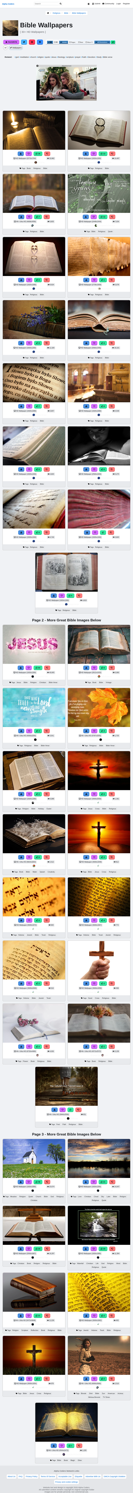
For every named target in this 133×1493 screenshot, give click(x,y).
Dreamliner (106, 162)
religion (40, 57)
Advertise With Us (93, 1476)
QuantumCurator (74, 1454)
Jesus (53, 57)
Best (81, 42)
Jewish (29, 935)
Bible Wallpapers (79, 13)
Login (118, 4)
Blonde (83, 1393)
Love (80, 1196)
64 (39, 668)
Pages (73, 42)
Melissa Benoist (94, 1397)
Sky (102, 1196)
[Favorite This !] (94, 280)
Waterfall (80, 1263)
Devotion (91, 57)
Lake (108, 1196)
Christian (42, 682)
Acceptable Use (64, 1476)
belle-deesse (41, 803)
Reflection (34, 1330)
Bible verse (107, 57)
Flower (25, 1061)
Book (29, 168)
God (52, 1196)
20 (39, 1249)
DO (41, 1055)
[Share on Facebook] (40, 42)
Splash (42, 872)
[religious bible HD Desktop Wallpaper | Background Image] (99, 275)
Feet (58, 1124)
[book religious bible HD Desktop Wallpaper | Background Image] (99, 1042)
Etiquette (78, 1476)
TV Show (106, 1397)
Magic (73, 1460)
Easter (49, 809)
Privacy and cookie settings (66, 1482)
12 (104, 154)
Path (64, 1124)
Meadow (13, 1196)
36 (39, 154)
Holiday (41, 809)
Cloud (96, 1196)
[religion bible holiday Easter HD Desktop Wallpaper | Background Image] (34, 789)
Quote (110, 231)
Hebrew (21, 935)
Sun (103, 1393)
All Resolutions (102, 42)
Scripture (24, 1330)
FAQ (20, 1476)
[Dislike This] (112, 280)
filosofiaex (106, 288)
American (111, 1393)
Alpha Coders (8, 4)
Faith (84, 57)
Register (126, 4)
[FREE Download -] (86, 280)
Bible (66, 13)
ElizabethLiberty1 (106, 225)
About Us (11, 1476)
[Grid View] (50, 42)
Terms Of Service (48, 1476)
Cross (97, 809)
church (33, 57)
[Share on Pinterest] (32, 42)
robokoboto (106, 676)
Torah (44, 935)
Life (97, 1263)
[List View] (56, 42)
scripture (69, 57)
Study (99, 57)
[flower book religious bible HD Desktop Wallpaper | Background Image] (34, 1042)
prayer (77, 57)
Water (35, 872)
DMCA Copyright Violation (114, 1476)
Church (38, 1196)
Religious (56, 13)
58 (39, 1182)
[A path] (66, 1105)
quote (47, 57)
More (89, 42)
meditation (24, 57)
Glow (80, 1460)
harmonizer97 (41, 225)
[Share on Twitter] (24, 42)
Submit (97, 4)
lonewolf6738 (41, 676)
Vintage (108, 682)
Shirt (90, 1393)
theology (61, 57)
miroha (41, 162)
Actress (120, 1393)
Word (118, 1263)
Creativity (51, 872)
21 (104, 1182)
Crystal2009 (106, 803)
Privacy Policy (31, 1476)
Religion (33, 682)
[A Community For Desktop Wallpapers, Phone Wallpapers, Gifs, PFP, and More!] (48, 13)
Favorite (12, 42)
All (5, 48)
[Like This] (103, 532)
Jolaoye (41, 739)
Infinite (64, 42)
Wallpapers (17, 48)
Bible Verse (53, 682)
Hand (90, 998)
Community (109, 4)
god (17, 57)
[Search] (60, 4)
